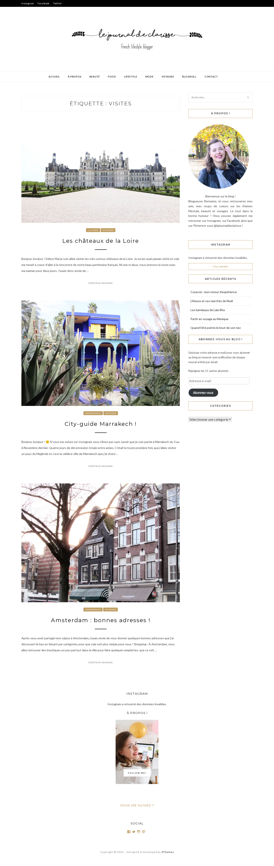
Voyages (168, 76)
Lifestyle (130, 76)
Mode (149, 76)
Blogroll (189, 76)
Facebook (43, 3)
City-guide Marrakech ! (101, 423)
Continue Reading (100, 283)
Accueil (54, 76)
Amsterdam (93, 609)
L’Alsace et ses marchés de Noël (212, 301)
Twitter (57, 3)
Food (112, 76)
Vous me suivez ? (137, 805)
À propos (74, 76)
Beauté (94, 76)
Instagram (27, 3)
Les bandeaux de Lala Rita (208, 310)
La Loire (93, 230)
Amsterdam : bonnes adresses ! (100, 620)
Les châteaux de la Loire (100, 240)
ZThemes (167, 852)
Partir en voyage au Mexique (209, 319)
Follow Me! (220, 266)
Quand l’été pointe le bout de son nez (216, 327)
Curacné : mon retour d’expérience (214, 292)
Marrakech (93, 413)
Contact (211, 76)
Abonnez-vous (203, 392)
